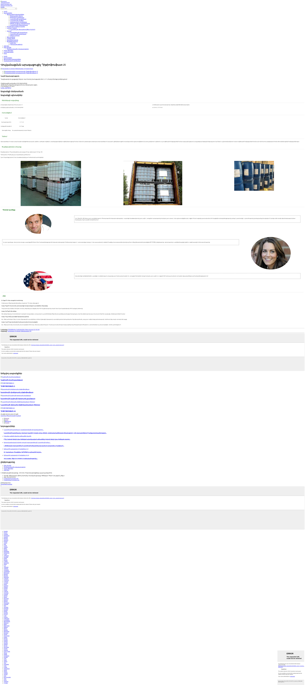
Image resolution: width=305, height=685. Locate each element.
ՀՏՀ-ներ (6, 46)
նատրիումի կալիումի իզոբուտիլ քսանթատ (18, 398)
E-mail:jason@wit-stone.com (11, 478)
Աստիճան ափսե (12, 40)
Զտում (9, 31)
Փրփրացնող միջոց (16, 16)
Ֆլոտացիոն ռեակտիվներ (15, 14)
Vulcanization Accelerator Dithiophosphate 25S (19, 331)
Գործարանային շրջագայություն (18, 49)
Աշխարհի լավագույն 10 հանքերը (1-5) (16, 449)
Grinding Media (11, 38)
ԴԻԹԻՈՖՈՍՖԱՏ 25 (8, 386)
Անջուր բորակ (15, 35)
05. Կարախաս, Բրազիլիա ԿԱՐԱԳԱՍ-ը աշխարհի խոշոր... (23, 452)
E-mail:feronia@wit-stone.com (11, 480)
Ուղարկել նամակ (6, 484)
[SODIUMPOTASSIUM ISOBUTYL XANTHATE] (16, 395)
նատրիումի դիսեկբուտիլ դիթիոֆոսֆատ (17, 392)
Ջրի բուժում (11, 37)
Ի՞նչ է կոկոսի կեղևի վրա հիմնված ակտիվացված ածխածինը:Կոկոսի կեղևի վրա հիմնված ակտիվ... (37, 439)
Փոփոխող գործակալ (17, 17)
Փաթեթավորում (12, 41)
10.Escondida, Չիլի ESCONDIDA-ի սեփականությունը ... (21, 458)
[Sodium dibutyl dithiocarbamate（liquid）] (18, 401)
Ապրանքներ (8, 13)
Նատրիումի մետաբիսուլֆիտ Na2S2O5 (22, 29)
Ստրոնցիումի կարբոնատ (18, 32)
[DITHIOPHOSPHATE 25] (7, 383)
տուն (5, 11)
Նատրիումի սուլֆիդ (17, 20)
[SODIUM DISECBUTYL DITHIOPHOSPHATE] (15, 389)
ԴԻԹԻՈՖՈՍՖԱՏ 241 (8, 411)
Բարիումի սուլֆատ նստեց (16, 26)
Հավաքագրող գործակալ (18, 22)
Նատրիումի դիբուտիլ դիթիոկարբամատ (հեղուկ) (20, 405)
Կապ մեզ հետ (8, 50)
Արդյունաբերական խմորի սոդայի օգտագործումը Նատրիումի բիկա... (27, 442)
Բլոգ (5, 53)
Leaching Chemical (12, 28)
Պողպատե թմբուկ (16, 44)
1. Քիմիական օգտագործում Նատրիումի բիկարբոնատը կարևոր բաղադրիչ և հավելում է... (34, 445)
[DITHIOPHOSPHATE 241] (8, 408)
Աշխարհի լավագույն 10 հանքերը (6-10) (16, 455)
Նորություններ (9, 52)
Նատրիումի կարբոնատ (18, 19)
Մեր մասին (7, 47)
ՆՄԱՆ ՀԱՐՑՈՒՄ (6, 88)
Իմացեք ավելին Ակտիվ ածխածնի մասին (17, 436)
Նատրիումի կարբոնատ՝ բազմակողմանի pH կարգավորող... (24, 429)
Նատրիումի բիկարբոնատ (19, 25)
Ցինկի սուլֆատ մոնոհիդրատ (20, 23)
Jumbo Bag (13, 43)
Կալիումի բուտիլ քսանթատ (12, 380)
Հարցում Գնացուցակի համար (11, 415)
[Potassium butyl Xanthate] (10, 377)
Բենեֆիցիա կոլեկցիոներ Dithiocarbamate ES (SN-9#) (24, 329)
